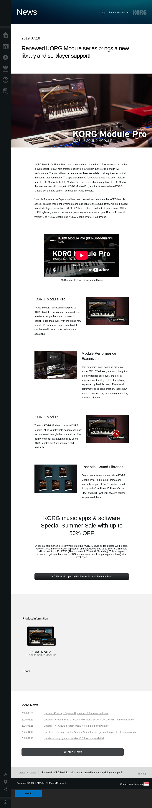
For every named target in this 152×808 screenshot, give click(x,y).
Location (6, 782)
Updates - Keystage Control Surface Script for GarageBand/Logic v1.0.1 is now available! (92, 732)
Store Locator (6, 91)
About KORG (6, 802)
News (6, 774)
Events (6, 69)
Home (6, 35)
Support (6, 80)
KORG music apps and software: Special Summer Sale (81, 576)
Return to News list (119, 12)
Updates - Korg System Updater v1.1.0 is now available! (74, 738)
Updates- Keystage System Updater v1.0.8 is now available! (76, 713)
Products (6, 46)
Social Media (6, 789)
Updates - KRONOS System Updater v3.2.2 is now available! (76, 725)
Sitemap (142, 773)
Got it (28, 793)
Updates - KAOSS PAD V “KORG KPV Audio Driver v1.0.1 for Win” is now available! (89, 719)
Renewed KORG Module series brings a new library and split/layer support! (82, 772)
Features (6, 57)
